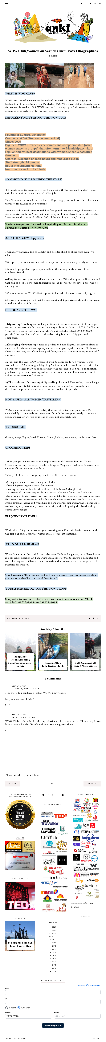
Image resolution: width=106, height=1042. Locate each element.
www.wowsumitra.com (58, 599)
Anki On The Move (17, 1038)
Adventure (12, 618)
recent (12, 784)
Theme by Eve (97, 1038)
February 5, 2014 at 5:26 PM (25, 689)
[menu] (6, 3)
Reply (7, 705)
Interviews (24, 618)
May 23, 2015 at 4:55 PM (23, 717)
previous (92, 784)
